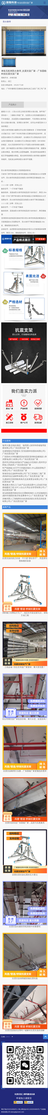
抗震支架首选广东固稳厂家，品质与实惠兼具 (25, 823)
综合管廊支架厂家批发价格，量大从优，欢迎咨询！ (25, 719)
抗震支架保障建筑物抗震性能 (25, 978)
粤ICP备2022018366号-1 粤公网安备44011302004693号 (20, 1109)
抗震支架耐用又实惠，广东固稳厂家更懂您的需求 (25, 771)
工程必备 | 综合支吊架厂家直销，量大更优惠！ (25, 667)
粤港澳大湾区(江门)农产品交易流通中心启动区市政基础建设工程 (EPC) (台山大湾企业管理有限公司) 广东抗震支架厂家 (24, 487)
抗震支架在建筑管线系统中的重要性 (25, 926)
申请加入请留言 (24, 1098)
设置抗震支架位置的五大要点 (25, 875)
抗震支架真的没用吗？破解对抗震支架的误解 (25, 1030)
